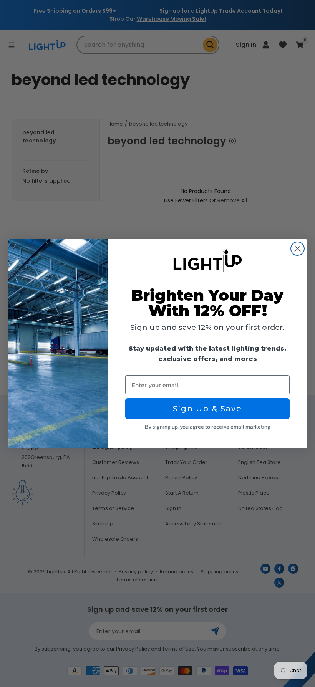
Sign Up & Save (207, 408)
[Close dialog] (297, 248)
